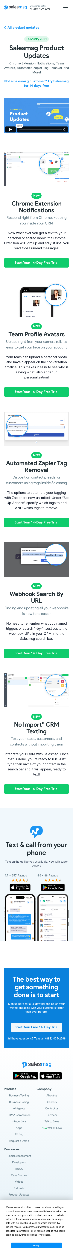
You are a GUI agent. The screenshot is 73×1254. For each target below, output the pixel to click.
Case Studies (19, 1175)
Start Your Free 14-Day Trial (36, 1027)
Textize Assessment (19, 1156)
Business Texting (19, 1095)
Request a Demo (19, 1141)
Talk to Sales (52, 1121)
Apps (19, 1128)
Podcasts (19, 1188)
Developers (19, 1162)
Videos (19, 1181)
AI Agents (19, 1108)
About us (51, 1095)
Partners (52, 1115)
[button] (65, 7)
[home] (15, 7)
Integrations (19, 1121)
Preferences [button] (44, 1235)
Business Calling (19, 1102)
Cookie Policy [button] (29, 1231)
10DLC (19, 1168)
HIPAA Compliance (19, 1115)
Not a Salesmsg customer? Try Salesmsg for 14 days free (36, 83)
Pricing (19, 1134)
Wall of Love (52, 1128)
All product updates (23, 27)
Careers (52, 1102)
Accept (36, 1245)
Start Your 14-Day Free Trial (36, 263)
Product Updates (19, 1194)
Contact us (51, 1108)
